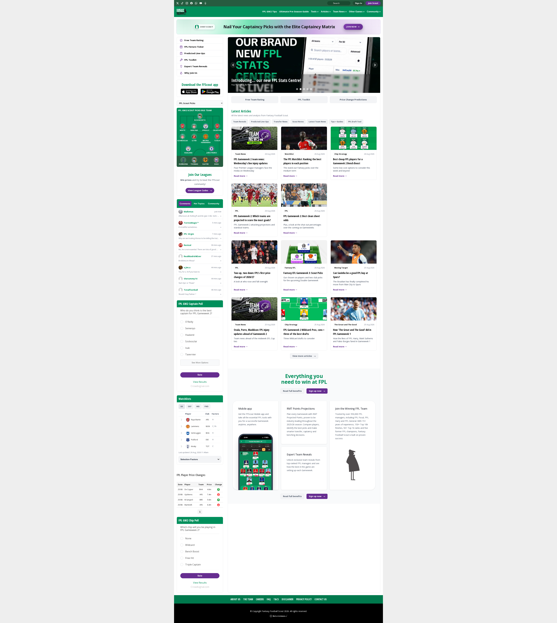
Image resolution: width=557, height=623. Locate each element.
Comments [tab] (185, 203)
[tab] (182, 406)
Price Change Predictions (353, 99)
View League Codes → (200, 190)
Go (331, 3)
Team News (339, 11)
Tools (314, 11)
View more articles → (304, 356)
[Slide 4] (307, 89)
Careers (260, 599)
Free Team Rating (254, 99)
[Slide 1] (297, 89)
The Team (248, 599)
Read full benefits (292, 391)
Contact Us (320, 599)
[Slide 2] (300, 89)
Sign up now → (317, 391)
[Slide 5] (311, 89)
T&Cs (276, 599)
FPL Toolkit (304, 99)
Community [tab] (213, 203)
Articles (325, 11)
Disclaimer (287, 599)
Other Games (355, 11)
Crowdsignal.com (200, 386)
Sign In (358, 3)
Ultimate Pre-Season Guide (294, 11)
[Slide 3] (304, 89)
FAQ (269, 599)
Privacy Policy (304, 599)
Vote (200, 374)
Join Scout (373, 3)
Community (373, 11)
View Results (200, 381)
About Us (235, 599)
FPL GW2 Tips (269, 11)
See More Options (200, 362)
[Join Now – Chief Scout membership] (278, 26)
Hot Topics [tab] (199, 203)
